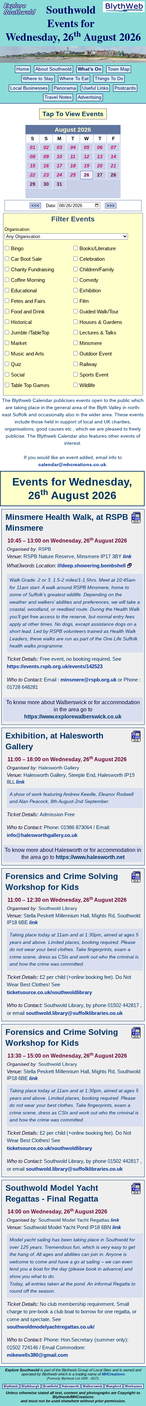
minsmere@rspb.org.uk (88, 679)
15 (32, 165)
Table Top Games (30, 385)
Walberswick (92, 1386)
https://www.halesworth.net (90, 857)
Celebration (92, 259)
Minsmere (90, 343)
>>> (111, 205)
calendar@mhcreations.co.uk (72, 464)
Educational (24, 290)
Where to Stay (38, 78)
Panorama (65, 88)
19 (86, 165)
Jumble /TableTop (30, 332)
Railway (88, 364)
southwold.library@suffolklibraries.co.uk (74, 1013)
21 (113, 165)
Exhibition (90, 290)
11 (72, 156)
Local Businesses (29, 88)
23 (46, 175)
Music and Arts (27, 354)
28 (113, 175)
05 (86, 147)
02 (46, 147)
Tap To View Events (73, 113)
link (127, 556)
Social (17, 375)
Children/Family (96, 269)
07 (113, 147)
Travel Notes (58, 97)
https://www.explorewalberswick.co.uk (73, 716)
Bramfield (50, 1386)
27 (100, 175)
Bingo (17, 248)
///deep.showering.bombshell (91, 565)
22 (32, 175)
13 (100, 156)
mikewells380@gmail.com (37, 1355)
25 (73, 175)
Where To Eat (74, 78)
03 (59, 147)
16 (46, 165)
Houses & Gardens (100, 322)
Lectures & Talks (97, 332)
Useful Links (95, 88)
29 (32, 184)
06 (100, 147)
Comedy (88, 280)
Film (84, 301)
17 (59, 165)
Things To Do (109, 78)
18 (73, 165)
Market (18, 343)
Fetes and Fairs (28, 301)
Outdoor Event (95, 354)
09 (46, 156)
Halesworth (70, 1386)
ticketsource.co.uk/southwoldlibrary (49, 992)
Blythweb (11, 1386)
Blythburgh (30, 1386)
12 (86, 156)
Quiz (16, 364)
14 (113, 156)
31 (59, 184)
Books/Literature (97, 248)
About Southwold (53, 69)
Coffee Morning (28, 280)
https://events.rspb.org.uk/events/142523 (55, 666)
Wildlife (87, 385)
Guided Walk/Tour (98, 311)
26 (86, 175)
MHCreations (113, 1374)
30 (46, 184)
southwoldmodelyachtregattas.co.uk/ (50, 1327)
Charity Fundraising (32, 269)
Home (22, 69)
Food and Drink (28, 311)
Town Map (119, 69)
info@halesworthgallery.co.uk (42, 835)
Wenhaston (133, 1386)
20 (100, 165)
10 (59, 156)
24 (59, 175)
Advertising (90, 97)
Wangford (113, 1386)
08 (32, 156)
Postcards (125, 88)
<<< (35, 205)
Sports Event (93, 375)
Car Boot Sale (26, 259)
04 (73, 147)
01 (32, 147)
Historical (21, 322)
